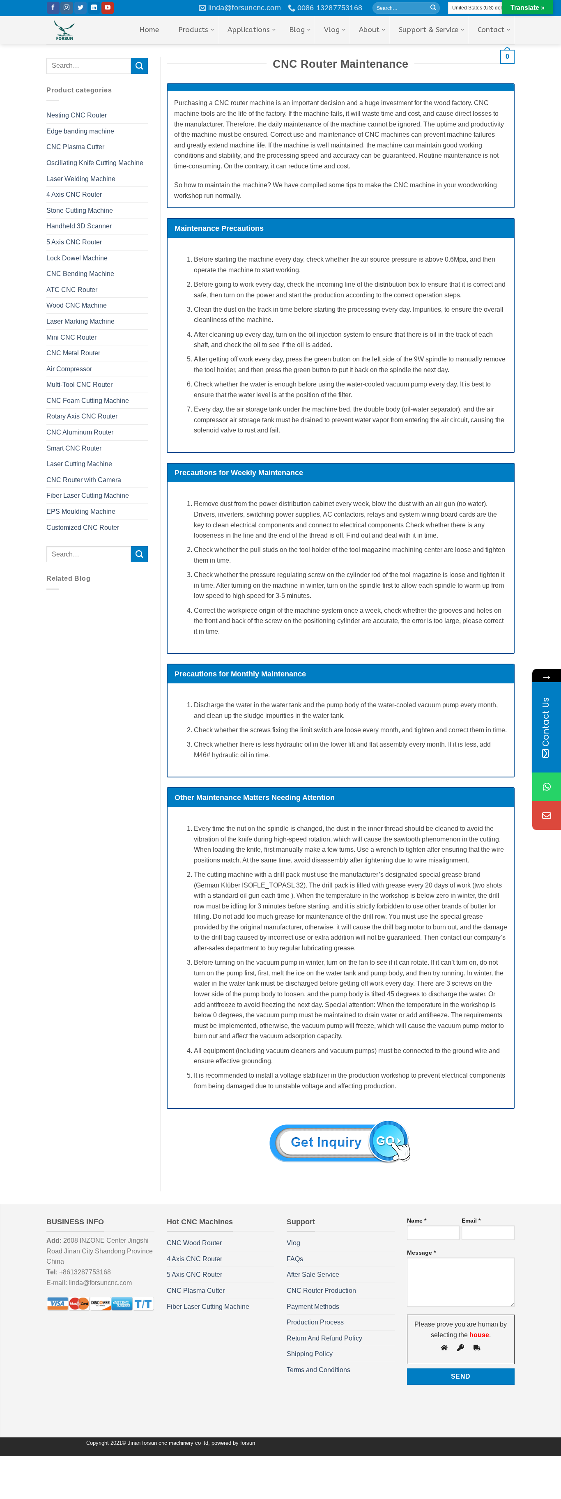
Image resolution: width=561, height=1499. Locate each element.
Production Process (315, 1322)
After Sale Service (313, 1274)
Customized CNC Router (82, 527)
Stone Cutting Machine (79, 210)
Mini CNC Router (71, 337)
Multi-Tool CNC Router (79, 384)
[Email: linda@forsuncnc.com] (546, 815)
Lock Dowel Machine (77, 258)
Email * (471, 1220)
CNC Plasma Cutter (75, 146)
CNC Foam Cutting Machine (87, 400)
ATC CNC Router (71, 289)
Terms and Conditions (318, 1369)
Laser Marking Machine (80, 321)
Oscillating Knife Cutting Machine (94, 162)
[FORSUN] (76, 30)
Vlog (293, 1242)
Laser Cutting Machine (79, 463)
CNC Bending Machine (80, 273)
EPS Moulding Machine (80, 511)
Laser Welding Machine (80, 178)
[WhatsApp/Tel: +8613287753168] (546, 786)
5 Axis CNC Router (74, 242)
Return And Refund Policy (324, 1338)
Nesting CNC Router (76, 115)
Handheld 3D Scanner (79, 226)
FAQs (295, 1258)
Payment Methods (313, 1306)
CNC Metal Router (73, 352)
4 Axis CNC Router (74, 194)
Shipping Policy (310, 1353)
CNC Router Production (321, 1290)
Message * (421, 1252)
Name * (416, 1220)
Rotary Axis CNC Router (81, 416)
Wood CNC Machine (76, 305)
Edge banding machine (80, 131)
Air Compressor (69, 369)
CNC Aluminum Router (79, 432)
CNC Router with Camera (83, 479)
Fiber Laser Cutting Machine (87, 495)
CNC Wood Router (194, 1242)
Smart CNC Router (73, 448)
